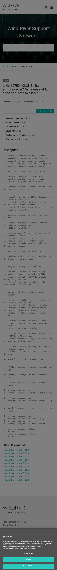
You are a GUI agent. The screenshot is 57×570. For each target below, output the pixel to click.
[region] (28, 549)
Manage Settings (28, 553)
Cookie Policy (10, 548)
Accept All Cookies (28, 566)
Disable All (28, 559)
